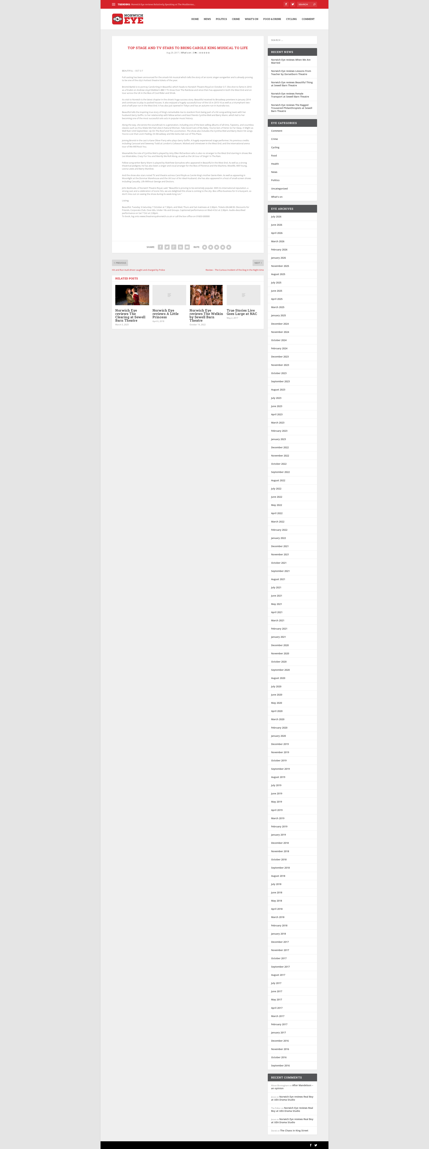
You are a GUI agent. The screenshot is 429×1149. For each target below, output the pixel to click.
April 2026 (277, 233)
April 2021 (277, 612)
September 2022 (280, 472)
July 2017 (276, 983)
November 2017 (280, 950)
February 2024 (279, 348)
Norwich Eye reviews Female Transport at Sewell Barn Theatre (290, 95)
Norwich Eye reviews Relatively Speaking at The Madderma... (163, 4)
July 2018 (276, 884)
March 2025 (277, 307)
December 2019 (280, 744)
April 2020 (277, 711)
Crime (236, 19)
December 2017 (280, 941)
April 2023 (277, 414)
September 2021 (280, 571)
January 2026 (278, 257)
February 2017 (279, 1024)
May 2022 (276, 505)
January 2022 (278, 538)
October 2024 (279, 340)
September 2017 (280, 966)
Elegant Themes (135, 1145)
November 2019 (280, 752)
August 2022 (278, 480)
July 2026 (276, 216)
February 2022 (279, 529)
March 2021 (277, 620)
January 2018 (278, 933)
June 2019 (276, 793)
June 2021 (276, 595)
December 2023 (280, 356)
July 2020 (276, 686)
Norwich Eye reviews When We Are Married (291, 61)
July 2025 (276, 282)
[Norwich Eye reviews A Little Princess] (169, 295)
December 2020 (280, 645)
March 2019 (277, 818)
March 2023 (277, 422)
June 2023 (276, 406)
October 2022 (279, 463)
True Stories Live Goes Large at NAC (242, 312)
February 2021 (279, 628)
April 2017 (277, 1007)
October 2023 (279, 373)
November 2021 (280, 554)
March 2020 (277, 719)
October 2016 (279, 1057)
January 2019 (278, 834)
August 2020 (278, 678)
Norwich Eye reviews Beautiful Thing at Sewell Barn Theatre (292, 84)
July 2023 (276, 398)
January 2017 (278, 1032)
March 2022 (277, 521)
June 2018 (276, 892)
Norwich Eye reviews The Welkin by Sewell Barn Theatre (206, 315)
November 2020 (280, 653)
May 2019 (276, 801)
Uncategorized (279, 188)
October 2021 (279, 562)
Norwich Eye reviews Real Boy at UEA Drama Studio (292, 1098)
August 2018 (278, 875)
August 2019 (278, 777)
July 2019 (276, 785)
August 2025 (278, 274)
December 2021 (280, 546)
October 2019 (279, 760)
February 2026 (279, 249)
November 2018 (280, 851)
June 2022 (276, 496)
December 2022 (280, 447)
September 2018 (280, 867)
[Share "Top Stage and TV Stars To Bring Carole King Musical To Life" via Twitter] (167, 247)
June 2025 (276, 290)
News (207, 19)
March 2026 (277, 241)
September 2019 (280, 768)
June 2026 (276, 224)
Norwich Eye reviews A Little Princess (165, 313)
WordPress (166, 1145)
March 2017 (277, 1016)
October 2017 (279, 958)
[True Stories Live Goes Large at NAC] (244, 295)
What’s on (251, 19)
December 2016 (280, 1040)
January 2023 (278, 439)
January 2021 (278, 636)
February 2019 (279, 826)
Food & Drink (272, 19)
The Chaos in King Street (294, 1130)
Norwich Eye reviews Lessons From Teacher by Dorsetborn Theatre (291, 72)
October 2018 (279, 859)
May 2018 (276, 900)
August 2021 (278, 579)
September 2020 (280, 669)
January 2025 (278, 315)
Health (275, 163)
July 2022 (276, 488)
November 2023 (280, 365)
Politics (221, 19)
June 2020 (276, 694)
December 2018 (280, 842)
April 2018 (277, 908)
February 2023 (279, 430)
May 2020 (276, 702)
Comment (308, 19)
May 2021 (276, 604)
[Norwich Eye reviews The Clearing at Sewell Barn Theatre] (132, 295)
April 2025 (277, 299)
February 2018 (279, 925)
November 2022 (280, 455)
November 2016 (280, 1049)
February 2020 (279, 727)
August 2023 (278, 389)
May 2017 (276, 999)
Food (274, 155)
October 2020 (279, 661)
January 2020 (278, 735)
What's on (186, 52)
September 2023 (280, 381)
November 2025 (280, 266)
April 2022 (277, 513)
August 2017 (278, 974)
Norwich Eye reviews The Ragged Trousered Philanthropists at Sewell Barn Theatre (291, 108)
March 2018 (277, 917)
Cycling (291, 19)
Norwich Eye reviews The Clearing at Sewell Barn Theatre (130, 315)
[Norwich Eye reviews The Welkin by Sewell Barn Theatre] (206, 295)
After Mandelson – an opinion (292, 1087)
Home (195, 19)
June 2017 (276, 991)
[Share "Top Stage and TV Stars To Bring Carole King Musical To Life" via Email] (187, 247)
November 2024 (280, 332)
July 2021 (276, 587)
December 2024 (280, 323)
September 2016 (280, 1065)
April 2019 (277, 810)
